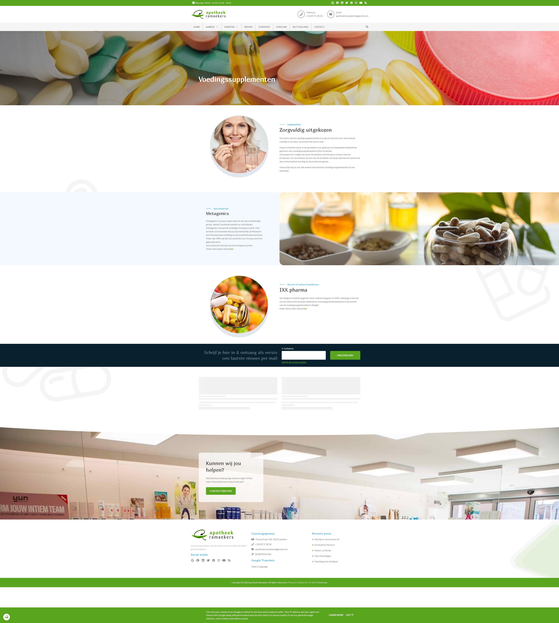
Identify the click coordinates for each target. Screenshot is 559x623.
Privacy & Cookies (296, 582)
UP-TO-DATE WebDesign (316, 582)
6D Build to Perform (324, 544)
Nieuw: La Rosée (322, 550)
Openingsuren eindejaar (326, 561)
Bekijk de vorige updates (294, 362)
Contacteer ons (221, 491)
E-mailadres (288, 348)
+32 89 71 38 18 (314, 16)
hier (231, 248)
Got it (350, 615)
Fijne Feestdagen (322, 555)
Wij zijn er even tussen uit (326, 539)
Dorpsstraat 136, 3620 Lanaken (271, 539)
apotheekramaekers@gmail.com (352, 16)
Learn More (336, 615)
